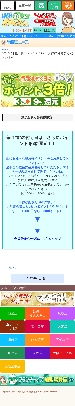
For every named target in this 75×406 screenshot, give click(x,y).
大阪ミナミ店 (62, 353)
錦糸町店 (37, 340)
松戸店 (12, 353)
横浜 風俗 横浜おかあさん (28, 392)
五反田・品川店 (12, 326)
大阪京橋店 (12, 366)
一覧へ (11, 268)
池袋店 (12, 313)
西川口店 (37, 326)
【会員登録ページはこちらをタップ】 (37, 238)
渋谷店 (37, 353)
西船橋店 (62, 340)
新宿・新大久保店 (37, 313)
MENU (7, 7)
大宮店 (62, 326)
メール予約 (54, 5)
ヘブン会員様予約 (68, 6)
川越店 (12, 340)
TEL (41, 5)
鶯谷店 (62, 313)
